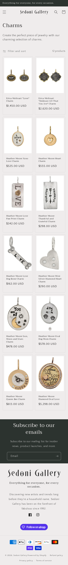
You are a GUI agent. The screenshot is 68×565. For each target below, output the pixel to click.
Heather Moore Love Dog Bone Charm (17, 277)
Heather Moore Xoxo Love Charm (17, 160)
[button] (4, 12)
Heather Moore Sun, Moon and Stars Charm (17, 339)
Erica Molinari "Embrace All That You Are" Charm (48, 101)
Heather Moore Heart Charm (50, 160)
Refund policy (56, 555)
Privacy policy (26, 561)
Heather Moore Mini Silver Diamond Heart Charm (50, 279)
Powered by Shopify (37, 555)
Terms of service (44, 561)
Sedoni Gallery (20, 555)
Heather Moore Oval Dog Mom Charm (49, 337)
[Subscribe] (57, 456)
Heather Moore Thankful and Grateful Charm (47, 219)
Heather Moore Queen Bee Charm (15, 398)
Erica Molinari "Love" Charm (17, 100)
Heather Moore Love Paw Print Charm (17, 217)
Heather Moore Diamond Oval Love (49, 398)
